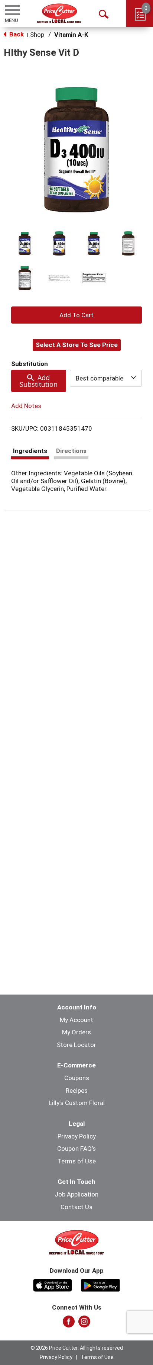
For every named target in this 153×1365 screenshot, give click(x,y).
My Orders (76, 1032)
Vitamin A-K (71, 34)
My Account (76, 1020)
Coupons (76, 1078)
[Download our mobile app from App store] (52, 1284)
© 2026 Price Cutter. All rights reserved (76, 1348)
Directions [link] (71, 451)
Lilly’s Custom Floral (77, 1103)
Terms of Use (77, 1161)
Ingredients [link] (30, 451)
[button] (24, 243)
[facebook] (69, 1323)
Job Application (76, 1194)
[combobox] (105, 378)
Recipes (77, 1090)
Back (16, 34)
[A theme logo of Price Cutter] (59, 13)
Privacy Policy (77, 1136)
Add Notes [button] (26, 406)
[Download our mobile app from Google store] (100, 1284)
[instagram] (84, 1323)
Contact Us (76, 1207)
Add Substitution (39, 381)
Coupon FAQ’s (76, 1148)
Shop (37, 34)
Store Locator (76, 1044)
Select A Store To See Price (77, 345)
